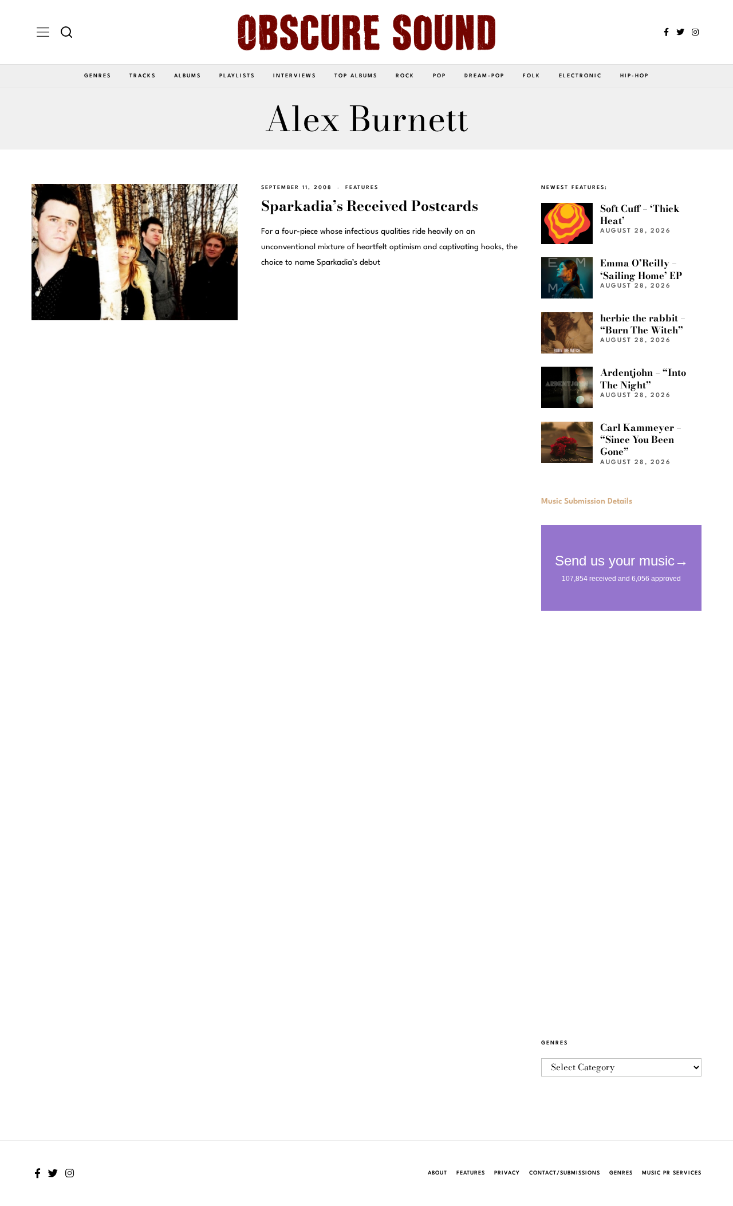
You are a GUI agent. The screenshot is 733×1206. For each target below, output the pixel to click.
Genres (97, 75)
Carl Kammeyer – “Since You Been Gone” (640, 439)
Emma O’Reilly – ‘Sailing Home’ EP (641, 269)
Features (362, 187)
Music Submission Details (586, 501)
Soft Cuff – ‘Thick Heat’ (640, 214)
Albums (187, 75)
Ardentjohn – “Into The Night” (643, 378)
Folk (532, 75)
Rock (405, 75)
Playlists (237, 75)
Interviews (294, 75)
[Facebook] (666, 32)
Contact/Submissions (564, 1173)
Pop (439, 75)
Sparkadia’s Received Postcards (369, 206)
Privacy (507, 1173)
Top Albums (355, 75)
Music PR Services (672, 1173)
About (437, 1173)
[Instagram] (695, 32)
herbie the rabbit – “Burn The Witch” (642, 324)
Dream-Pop (484, 75)
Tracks (142, 75)
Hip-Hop (634, 75)
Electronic (580, 75)
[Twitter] (680, 32)
